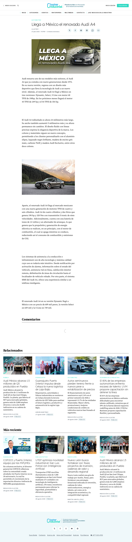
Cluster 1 (35, 29)
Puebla (6, 377)
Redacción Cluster (10, 414)
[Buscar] (18, 5)
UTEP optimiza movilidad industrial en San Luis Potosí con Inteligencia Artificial (49, 464)
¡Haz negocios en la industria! (100, 12)
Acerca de (51, 535)
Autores (76, 535)
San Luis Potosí (41, 457)
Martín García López (76, 499)
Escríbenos (85, 535)
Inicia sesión (110, 5)
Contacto (81, 12)
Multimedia (69, 12)
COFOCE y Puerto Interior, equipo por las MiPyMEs (17, 462)
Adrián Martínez (41, 412)
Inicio (24, 12)
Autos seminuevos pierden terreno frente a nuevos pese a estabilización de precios (81, 385)
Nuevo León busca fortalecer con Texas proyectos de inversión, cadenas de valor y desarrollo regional (80, 466)
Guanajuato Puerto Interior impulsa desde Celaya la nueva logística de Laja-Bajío (49, 385)
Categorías (33, 12)
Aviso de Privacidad (64, 535)
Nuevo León (72, 457)
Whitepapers (56, 12)
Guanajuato (40, 377)
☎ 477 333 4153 (96, 535)
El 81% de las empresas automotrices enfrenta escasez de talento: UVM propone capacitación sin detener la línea (114, 386)
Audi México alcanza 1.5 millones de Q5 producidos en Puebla (16, 383)
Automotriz (36, 20)
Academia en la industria (110, 377)
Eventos (45, 12)
